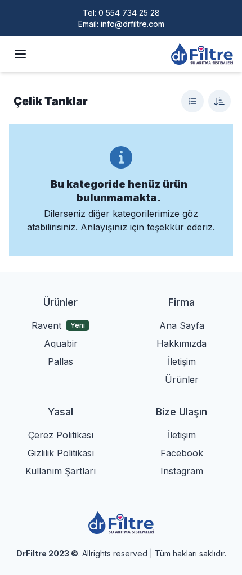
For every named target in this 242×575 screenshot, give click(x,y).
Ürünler (182, 379)
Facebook (181, 453)
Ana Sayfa (181, 325)
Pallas (60, 361)
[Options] (192, 101)
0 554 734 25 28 (129, 12)
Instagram (181, 471)
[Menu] (20, 54)
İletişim (182, 361)
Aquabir (61, 343)
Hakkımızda (181, 343)
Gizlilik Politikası (61, 453)
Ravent (46, 325)
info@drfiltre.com (132, 24)
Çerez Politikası (60, 435)
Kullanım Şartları (60, 471)
